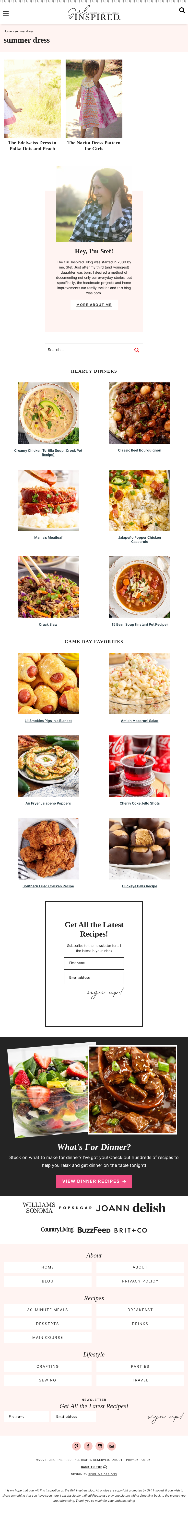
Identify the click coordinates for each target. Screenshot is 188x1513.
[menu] (6, 13)
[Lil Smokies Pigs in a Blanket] (48, 711)
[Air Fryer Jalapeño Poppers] (48, 794)
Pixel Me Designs (102, 1474)
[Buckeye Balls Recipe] (139, 877)
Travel (140, 1380)
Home (8, 31)
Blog (48, 1281)
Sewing (47, 1380)
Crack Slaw (48, 624)
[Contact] (111, 1446)
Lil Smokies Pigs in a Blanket (48, 721)
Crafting (47, 1366)
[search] (182, 13)
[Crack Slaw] (48, 615)
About (140, 1267)
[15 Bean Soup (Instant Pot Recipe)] (139, 615)
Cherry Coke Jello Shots (140, 803)
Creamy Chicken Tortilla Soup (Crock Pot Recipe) (48, 452)
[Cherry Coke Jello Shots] (139, 794)
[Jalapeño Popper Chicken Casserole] (139, 528)
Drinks (140, 1323)
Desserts (47, 1323)
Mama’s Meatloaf (48, 537)
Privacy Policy (140, 1281)
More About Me (94, 305)
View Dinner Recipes (91, 1181)
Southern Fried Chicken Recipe (48, 886)
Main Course (47, 1337)
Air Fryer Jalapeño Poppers (48, 803)
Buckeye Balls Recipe (139, 886)
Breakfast (140, 1309)
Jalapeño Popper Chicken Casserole (139, 539)
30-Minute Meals (47, 1309)
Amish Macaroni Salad (139, 721)
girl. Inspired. (94, 12)
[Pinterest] (76, 1446)
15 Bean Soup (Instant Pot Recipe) (140, 624)
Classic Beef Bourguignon (139, 450)
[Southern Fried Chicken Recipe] (48, 877)
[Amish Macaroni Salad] (139, 711)
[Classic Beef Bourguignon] (139, 441)
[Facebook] (88, 1446)
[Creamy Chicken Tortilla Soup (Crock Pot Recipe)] (48, 441)
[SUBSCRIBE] (94, 993)
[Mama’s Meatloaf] (48, 528)
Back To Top (91, 1467)
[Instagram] (99, 1446)
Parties (140, 1366)
